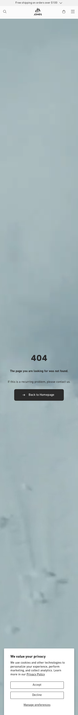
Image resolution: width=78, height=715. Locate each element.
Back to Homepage (41, 395)
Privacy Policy (36, 674)
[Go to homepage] (38, 12)
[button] (5, 12)
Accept (37, 685)
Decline (37, 695)
